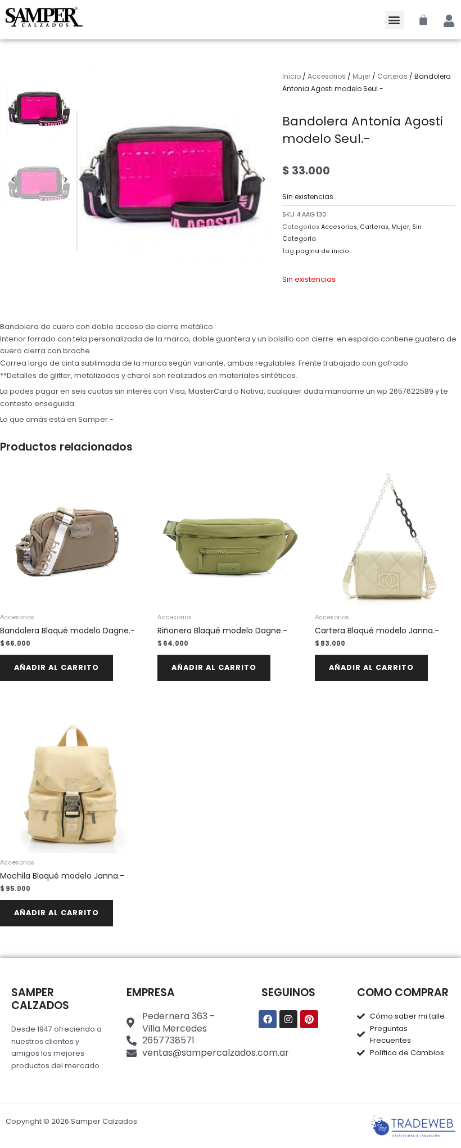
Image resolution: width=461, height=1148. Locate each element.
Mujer (361, 76)
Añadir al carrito (56, 667)
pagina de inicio (322, 251)
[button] (394, 20)
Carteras (392, 76)
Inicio (291, 76)
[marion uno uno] (172, 166)
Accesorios (327, 76)
